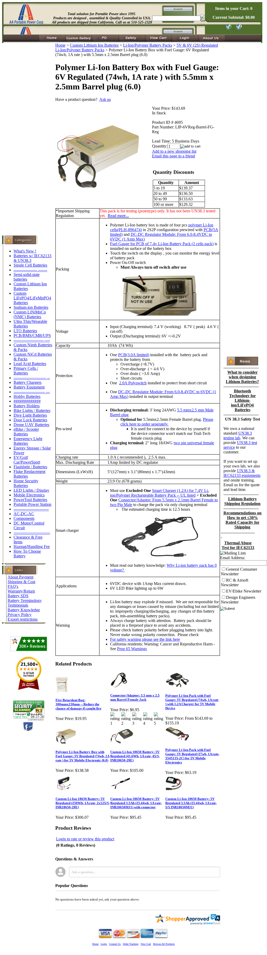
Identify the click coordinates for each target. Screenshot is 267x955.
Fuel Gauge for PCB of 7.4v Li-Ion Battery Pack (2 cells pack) (162, 244)
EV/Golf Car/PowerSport (27, 459)
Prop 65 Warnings (132, 648)
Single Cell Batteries (30, 265)
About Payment (20, 577)
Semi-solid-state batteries (27, 276)
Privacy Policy (20, 614)
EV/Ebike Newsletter (243, 591)
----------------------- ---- (32, 340)
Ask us (105, 99)
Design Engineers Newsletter (238, 599)
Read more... (118, 215)
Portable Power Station (32, 504)
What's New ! (25, 251)
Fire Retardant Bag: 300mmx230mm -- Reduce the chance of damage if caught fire (78, 704)
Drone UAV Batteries (31, 424)
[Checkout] (228, 28)
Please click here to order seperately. (166, 421)
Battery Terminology (25, 600)
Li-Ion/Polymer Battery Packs (147, 45)
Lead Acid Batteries (30, 363)
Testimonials (18, 605)
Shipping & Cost (21, 582)
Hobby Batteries (27, 396)
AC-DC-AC (24, 514)
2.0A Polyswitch (133, 383)
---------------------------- (32, 532)
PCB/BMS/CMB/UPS (32, 335)
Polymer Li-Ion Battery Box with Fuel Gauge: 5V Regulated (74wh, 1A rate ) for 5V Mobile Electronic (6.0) (83, 756)
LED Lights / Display (31, 490)
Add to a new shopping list (174, 151)
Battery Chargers (27, 382)
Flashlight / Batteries (30, 467)
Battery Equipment (29, 387)
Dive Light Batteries (30, 415)
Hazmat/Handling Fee (32, 546)
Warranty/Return (21, 591)
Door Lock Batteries (30, 420)
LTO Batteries (25, 331)
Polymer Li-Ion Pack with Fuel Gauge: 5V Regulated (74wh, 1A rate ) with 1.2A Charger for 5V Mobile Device (192, 702)
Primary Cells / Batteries (26, 370)
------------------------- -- (32, 377)
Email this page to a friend (173, 156)
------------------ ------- (30, 270)
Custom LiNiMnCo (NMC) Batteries (30, 314)
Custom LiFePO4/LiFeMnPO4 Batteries (32, 298)
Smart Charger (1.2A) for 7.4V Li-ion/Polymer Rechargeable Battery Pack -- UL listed (159, 492)
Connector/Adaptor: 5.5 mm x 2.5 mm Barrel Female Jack (135, 697)
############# (27, 401)
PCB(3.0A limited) (133, 355)
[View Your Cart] (238, 28)
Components (24, 518)
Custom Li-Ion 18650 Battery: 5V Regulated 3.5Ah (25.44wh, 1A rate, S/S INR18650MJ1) (191, 803)
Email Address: (232, 558)
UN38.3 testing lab (237, 435)
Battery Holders (27, 406)
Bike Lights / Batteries (32, 410)
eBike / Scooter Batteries (26, 431)
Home (60, 45)
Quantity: (159, 146)
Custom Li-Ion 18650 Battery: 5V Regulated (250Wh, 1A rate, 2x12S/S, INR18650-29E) (83, 803)
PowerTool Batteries (30, 499)
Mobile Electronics (29, 495)
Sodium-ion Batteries (31, 307)
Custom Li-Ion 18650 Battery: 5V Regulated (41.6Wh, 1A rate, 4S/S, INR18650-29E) (135, 756)
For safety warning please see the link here (145, 639)
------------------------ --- (32, 392)
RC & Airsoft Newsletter (234, 582)
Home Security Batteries (26, 483)
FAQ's (13, 586)
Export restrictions (23, 619)
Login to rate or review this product (85, 839)
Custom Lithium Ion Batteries (94, 45)
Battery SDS (18, 596)
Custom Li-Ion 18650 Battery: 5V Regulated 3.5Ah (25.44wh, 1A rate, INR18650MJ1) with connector (136, 803)
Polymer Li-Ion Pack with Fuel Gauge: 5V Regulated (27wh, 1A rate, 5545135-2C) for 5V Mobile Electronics (192, 756)
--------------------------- (31, 509)
